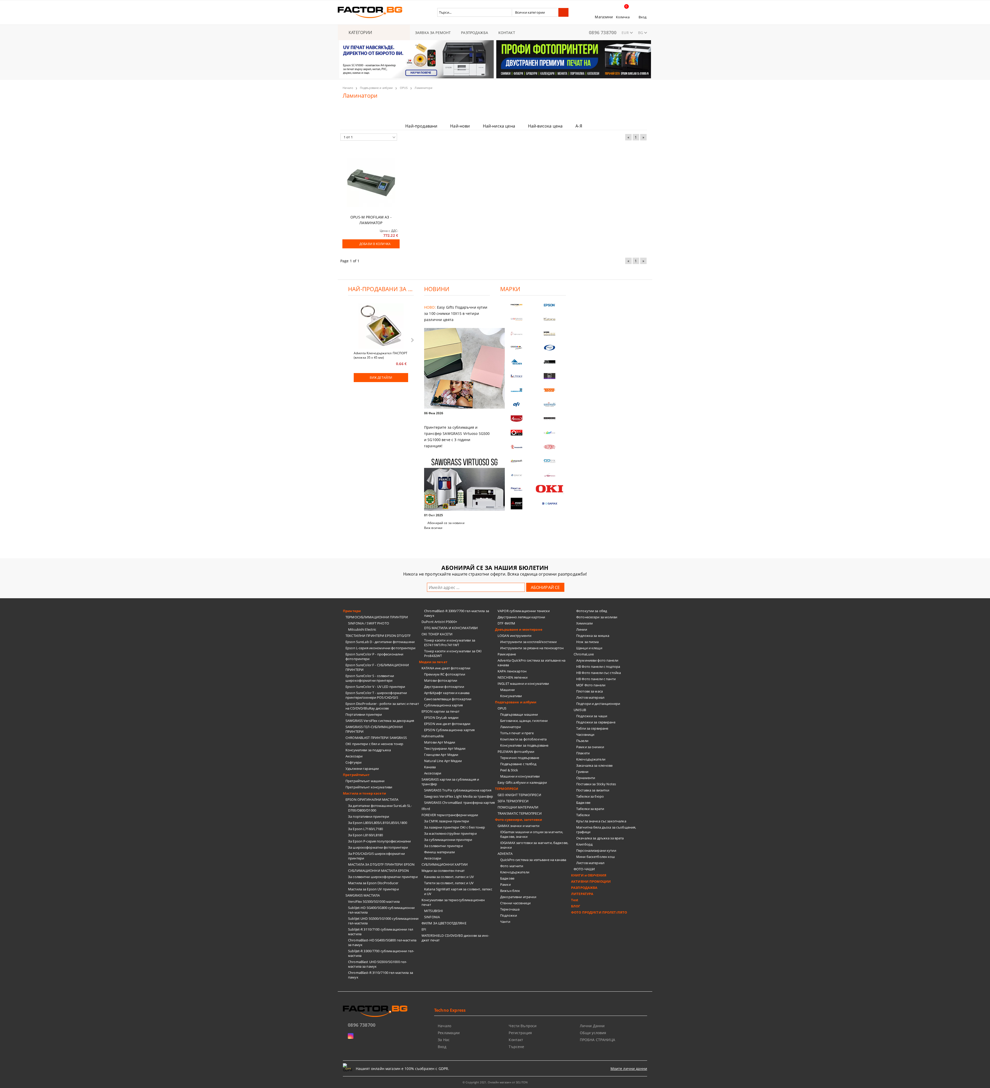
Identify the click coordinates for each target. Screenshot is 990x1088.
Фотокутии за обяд (591, 611)
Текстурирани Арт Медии (444, 748)
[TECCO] (550, 390)
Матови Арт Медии (439, 742)
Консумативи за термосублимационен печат (453, 902)
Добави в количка (375, 244)
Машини (507, 689)
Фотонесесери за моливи (596, 617)
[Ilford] (550, 333)
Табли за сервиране (592, 728)
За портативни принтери (368, 816)
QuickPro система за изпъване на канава (533, 859)
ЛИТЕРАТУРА (582, 893)
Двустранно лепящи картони (521, 617)
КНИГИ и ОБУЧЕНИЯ (588, 875)
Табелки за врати (590, 808)
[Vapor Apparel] (550, 347)
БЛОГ (575, 906)
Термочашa (509, 909)
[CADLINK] (550, 461)
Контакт (516, 1039)
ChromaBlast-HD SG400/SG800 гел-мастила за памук (382, 942)
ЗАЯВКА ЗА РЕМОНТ (433, 32)
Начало (348, 88)
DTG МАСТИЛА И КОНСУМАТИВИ (451, 628)
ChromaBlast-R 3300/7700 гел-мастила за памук (456, 613)
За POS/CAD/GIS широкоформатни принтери (376, 856)
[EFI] (517, 404)
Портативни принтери (363, 714)
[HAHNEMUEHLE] (517, 333)
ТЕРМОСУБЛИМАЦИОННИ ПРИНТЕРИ (376, 617)
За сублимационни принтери (448, 839)
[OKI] (550, 489)
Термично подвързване (519, 757)
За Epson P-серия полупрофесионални (379, 841)
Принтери (352, 611)
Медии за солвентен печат (443, 870)
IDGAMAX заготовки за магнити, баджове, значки (534, 845)
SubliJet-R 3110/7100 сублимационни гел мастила (380, 931)
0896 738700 (602, 32)
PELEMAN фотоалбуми (516, 751)
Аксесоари (353, 756)
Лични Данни (592, 1025)
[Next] (643, 62)
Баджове (507, 878)
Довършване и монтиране (518, 629)
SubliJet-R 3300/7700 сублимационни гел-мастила (381, 953)
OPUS (404, 88)
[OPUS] (517, 432)
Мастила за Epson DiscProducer (373, 883)
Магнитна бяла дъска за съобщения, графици (606, 829)
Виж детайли (381, 377)
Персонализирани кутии (596, 850)
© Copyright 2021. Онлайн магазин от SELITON (495, 1082)
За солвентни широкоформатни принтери (383, 876)
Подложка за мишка (592, 635)
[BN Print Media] (550, 376)
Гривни (582, 771)
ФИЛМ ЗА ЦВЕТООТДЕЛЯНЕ (444, 923)
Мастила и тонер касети (364, 793)
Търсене (516, 1046)
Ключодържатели (514, 872)
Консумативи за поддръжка (368, 750)
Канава (430, 767)
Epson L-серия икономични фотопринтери (380, 648)
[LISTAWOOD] (550, 418)
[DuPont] (550, 447)
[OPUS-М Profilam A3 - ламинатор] (371, 182)
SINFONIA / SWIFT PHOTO (368, 623)
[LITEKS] (517, 376)
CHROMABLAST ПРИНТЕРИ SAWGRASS (376, 737)
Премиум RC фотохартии (444, 674)
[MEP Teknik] (550, 475)
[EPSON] (550, 305)
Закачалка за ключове (594, 765)
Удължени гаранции (362, 768)
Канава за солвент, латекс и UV (449, 876)
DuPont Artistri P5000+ (439, 621)
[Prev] (347, 62)
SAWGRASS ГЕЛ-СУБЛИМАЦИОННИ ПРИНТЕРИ (374, 729)
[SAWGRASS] (517, 319)
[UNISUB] (550, 404)
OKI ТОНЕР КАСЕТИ (437, 634)
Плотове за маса (589, 691)
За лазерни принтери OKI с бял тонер (454, 827)
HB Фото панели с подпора (598, 666)
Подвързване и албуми (376, 88)
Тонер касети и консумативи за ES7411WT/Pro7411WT (449, 642)
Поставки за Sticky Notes (596, 784)
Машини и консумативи (520, 776)
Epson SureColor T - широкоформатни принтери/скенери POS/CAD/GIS (376, 695)
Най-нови (460, 126)
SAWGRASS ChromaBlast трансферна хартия (459, 802)
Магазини (604, 16)
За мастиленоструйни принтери (450, 833)
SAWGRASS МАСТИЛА (362, 895)
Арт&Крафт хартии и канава (446, 692)
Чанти (505, 921)
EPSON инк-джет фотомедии (447, 723)
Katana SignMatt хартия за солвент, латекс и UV (458, 891)
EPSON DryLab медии (441, 717)
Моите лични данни (628, 1068)
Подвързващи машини (519, 714)
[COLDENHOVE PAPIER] (517, 390)
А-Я (578, 126)
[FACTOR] (517, 305)
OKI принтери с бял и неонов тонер (374, 743)
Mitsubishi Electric (362, 629)
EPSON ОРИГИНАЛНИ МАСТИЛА (371, 799)
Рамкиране (507, 654)
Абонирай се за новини (446, 523)
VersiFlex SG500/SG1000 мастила (374, 901)
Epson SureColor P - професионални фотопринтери (374, 656)
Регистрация (520, 1032)
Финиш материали (439, 852)
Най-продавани (421, 126)
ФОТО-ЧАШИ (584, 869)
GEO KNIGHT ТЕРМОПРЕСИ (519, 794)
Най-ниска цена (499, 126)
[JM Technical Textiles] (550, 362)
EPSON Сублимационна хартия (449, 730)
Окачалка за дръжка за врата (600, 838)
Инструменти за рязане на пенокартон (532, 648)
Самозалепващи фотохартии (447, 699)
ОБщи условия (593, 1032)
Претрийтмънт (356, 774)
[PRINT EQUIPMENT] (517, 489)
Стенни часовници (515, 903)
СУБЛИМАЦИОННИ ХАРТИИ (445, 864)
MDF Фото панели (590, 685)
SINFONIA (432, 917)
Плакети (583, 753)
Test (575, 900)
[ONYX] (517, 475)
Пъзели (582, 740)
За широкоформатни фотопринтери (378, 847)
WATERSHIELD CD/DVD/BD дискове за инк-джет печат (455, 937)
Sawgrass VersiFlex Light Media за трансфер (458, 796)
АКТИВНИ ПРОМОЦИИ (591, 881)
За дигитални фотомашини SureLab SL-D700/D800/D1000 (380, 808)
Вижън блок (510, 890)
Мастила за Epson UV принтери (373, 889)
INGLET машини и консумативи (523, 683)
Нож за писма (587, 641)
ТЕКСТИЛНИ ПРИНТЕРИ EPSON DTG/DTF (378, 635)
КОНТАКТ (506, 32)
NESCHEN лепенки (512, 677)
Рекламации (449, 1032)
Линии (581, 629)
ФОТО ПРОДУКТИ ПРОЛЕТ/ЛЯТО (599, 912)
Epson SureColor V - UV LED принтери (375, 686)
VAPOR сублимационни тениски (524, 611)
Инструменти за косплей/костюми (528, 641)
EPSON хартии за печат (440, 711)
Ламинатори (510, 726)
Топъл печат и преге (517, 733)
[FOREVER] (517, 347)
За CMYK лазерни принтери (446, 821)
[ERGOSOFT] (517, 461)
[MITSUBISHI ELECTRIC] (517, 503)
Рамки (505, 884)
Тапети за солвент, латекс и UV (449, 883)
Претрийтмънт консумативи (368, 787)
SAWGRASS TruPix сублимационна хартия (457, 790)
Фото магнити (511, 866)
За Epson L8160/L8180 (365, 835)
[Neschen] (517, 362)
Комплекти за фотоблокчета (523, 739)
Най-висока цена (545, 126)
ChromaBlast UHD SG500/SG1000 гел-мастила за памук (377, 964)
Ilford (426, 808)
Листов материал (590, 697)
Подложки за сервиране (595, 722)
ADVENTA (505, 853)
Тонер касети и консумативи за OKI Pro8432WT (453, 653)
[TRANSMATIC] (517, 447)
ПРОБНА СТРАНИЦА (597, 1039)
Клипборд (584, 844)
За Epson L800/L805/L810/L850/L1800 (377, 822)
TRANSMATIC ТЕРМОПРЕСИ (520, 813)
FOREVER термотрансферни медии (450, 815)
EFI (424, 929)
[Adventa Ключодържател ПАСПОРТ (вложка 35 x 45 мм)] (381, 326)
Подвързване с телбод (518, 764)
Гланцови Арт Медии (441, 754)
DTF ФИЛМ (506, 623)
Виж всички (433, 528)
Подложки (508, 915)
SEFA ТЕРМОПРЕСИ (513, 801)
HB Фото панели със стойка (598, 672)
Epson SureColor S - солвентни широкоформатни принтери (369, 678)
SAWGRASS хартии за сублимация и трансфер (450, 781)
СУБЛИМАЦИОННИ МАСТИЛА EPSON (378, 870)
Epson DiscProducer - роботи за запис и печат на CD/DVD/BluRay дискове (382, 706)
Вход (643, 17)
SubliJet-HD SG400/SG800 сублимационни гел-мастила (381, 910)
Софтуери (353, 762)
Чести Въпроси (523, 1025)
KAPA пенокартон (512, 671)
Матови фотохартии (440, 680)
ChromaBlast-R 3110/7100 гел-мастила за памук (380, 975)
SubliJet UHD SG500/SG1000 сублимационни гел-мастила (383, 920)
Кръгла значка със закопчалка (601, 821)
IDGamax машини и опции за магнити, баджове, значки (531, 834)
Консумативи (511, 696)
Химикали (584, 623)
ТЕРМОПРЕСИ (506, 788)
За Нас (444, 1039)
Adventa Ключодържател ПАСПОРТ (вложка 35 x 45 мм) (380, 355)
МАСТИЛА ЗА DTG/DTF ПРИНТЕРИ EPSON (381, 864)
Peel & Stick (509, 770)
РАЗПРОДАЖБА (474, 32)
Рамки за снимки (590, 747)
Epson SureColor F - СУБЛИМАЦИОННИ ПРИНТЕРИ (377, 667)
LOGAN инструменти (514, 635)
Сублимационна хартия (443, 705)
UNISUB (580, 709)
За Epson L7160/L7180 (365, 828)
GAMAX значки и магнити (518, 825)
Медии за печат (433, 662)
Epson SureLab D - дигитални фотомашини (380, 641)
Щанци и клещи (589, 648)
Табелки (583, 815)
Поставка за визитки (592, 790)
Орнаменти (585, 777)
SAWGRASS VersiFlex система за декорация (379, 720)
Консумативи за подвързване (524, 745)
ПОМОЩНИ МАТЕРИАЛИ (518, 807)
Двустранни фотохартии (444, 686)
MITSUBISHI (433, 910)
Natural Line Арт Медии (443, 760)
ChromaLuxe (584, 654)
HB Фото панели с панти (596, 679)
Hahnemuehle (433, 736)
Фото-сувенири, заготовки (518, 819)
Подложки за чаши (591, 716)
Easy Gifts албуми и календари (522, 782)
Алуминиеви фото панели (597, 660)
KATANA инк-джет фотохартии (446, 668)
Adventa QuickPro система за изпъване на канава (531, 662)
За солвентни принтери (443, 846)
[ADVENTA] (517, 418)
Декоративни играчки (518, 897)
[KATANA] (550, 319)
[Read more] (457, 369)
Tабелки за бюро (590, 796)
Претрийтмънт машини (364, 781)
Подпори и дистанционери (598, 703)
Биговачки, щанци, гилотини (524, 720)
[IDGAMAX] (550, 503)
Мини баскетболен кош (595, 856)
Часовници (585, 734)
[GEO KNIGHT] (550, 432)
